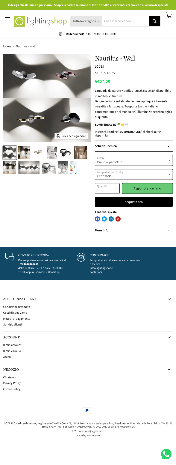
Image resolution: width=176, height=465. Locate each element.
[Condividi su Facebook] (97, 219)
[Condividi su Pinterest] (118, 219)
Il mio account (12, 345)
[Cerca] (154, 21)
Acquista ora (134, 202)
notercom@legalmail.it (91, 431)
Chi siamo (9, 377)
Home (7, 46)
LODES (99, 66)
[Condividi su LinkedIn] (111, 219)
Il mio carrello (12, 351)
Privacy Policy (12, 383)
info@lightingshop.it (101, 268)
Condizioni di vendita (16, 307)
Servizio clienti (12, 324)
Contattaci (96, 272)
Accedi (7, 357)
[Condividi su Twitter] (104, 219)
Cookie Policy (11, 389)
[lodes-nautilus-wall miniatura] (10, 153)
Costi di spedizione (15, 313)
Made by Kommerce (88, 435)
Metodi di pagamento (16, 319)
